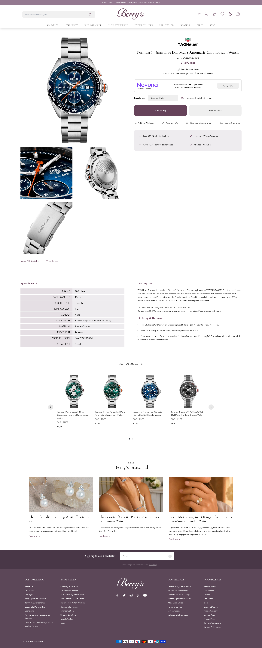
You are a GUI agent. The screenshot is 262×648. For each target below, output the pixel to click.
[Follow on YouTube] (145, 595)
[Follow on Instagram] (131, 595)
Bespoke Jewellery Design (179, 594)
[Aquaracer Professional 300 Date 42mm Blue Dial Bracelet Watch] (150, 391)
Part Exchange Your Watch (179, 586)
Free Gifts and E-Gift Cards (72, 598)
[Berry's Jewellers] (131, 588)
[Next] (211, 407)
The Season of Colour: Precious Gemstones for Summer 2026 (129, 519)
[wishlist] (222, 14)
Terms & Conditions (212, 623)
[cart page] (238, 14)
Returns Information (69, 607)
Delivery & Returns (150, 318)
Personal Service (175, 607)
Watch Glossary (211, 610)
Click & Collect (66, 618)
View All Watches (29, 261)
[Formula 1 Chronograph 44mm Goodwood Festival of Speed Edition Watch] (74, 391)
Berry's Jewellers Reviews (35, 598)
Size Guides (209, 598)
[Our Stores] (199, 14)
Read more (34, 535)
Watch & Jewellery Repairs (179, 598)
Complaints (29, 610)
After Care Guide (175, 602)
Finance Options (67, 610)
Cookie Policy (210, 615)
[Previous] (50, 407)
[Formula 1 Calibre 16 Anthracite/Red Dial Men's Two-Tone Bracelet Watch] (188, 391)
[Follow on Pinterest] (138, 595)
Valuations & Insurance (178, 615)
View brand (52, 261)
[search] (90, 14)
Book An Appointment (177, 590)
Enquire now (215, 110)
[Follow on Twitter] (124, 595)
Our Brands (209, 590)
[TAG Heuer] (188, 42)
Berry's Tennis (210, 586)
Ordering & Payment (69, 586)
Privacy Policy (153, 565)
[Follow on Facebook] (117, 595)
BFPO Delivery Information (72, 594)
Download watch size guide (199, 97)
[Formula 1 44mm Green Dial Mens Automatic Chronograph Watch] (112, 391)
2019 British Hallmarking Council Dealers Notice (39, 624)
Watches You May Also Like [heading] (131, 364)
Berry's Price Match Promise (72, 602)
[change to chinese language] (214, 14)
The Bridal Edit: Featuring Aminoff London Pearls (59, 519)
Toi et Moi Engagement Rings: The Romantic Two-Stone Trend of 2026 (201, 519)
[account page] (230, 14)
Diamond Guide (211, 607)
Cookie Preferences (212, 627)
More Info (214, 324)
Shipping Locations (68, 615)
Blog (206, 602)
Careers (207, 594)
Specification (28, 283)
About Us (29, 586)
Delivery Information (69, 590)
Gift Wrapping (174, 610)
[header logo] (131, 14)
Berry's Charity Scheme (35, 602)
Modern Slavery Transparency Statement (37, 617)
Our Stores (29, 590)
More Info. (194, 330)
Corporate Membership (35, 607)
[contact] (206, 14)
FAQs (62, 623)
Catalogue (29, 594)
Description (145, 283)
